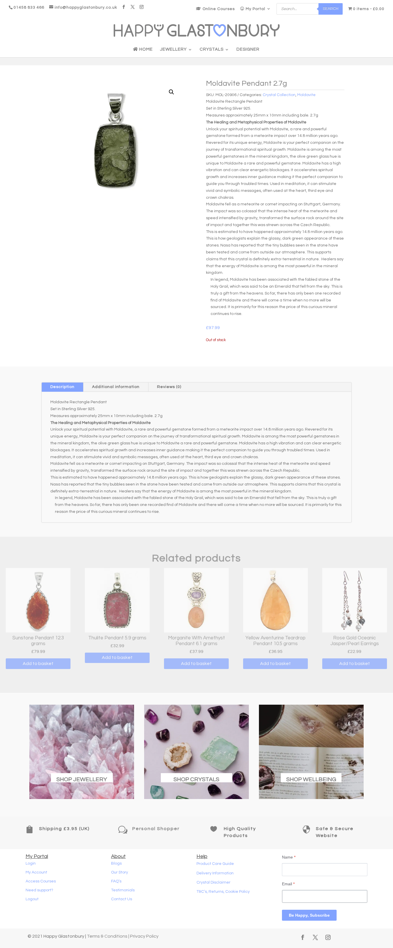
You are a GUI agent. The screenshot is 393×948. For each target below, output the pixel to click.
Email (288, 884)
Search (330, 9)
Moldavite (306, 95)
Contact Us (121, 899)
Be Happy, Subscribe (309, 915)
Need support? (39, 890)
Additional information (116, 387)
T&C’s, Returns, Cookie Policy (223, 892)
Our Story (119, 872)
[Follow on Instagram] (328, 937)
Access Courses (41, 881)
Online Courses (218, 9)
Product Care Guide (215, 864)
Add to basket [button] (38, 663)
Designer (248, 49)
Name (288, 857)
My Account (36, 872)
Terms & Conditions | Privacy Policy (123, 936)
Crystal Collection (279, 95)
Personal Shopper (156, 828)
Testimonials (123, 890)
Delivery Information (215, 873)
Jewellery (173, 49)
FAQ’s (116, 881)
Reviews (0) (169, 387)
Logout (32, 899)
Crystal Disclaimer (213, 882)
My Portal (255, 9)
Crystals (212, 49)
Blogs (116, 863)
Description (62, 387)
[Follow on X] (315, 937)
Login (31, 863)
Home (145, 49)
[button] (171, 92)
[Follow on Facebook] (302, 937)
